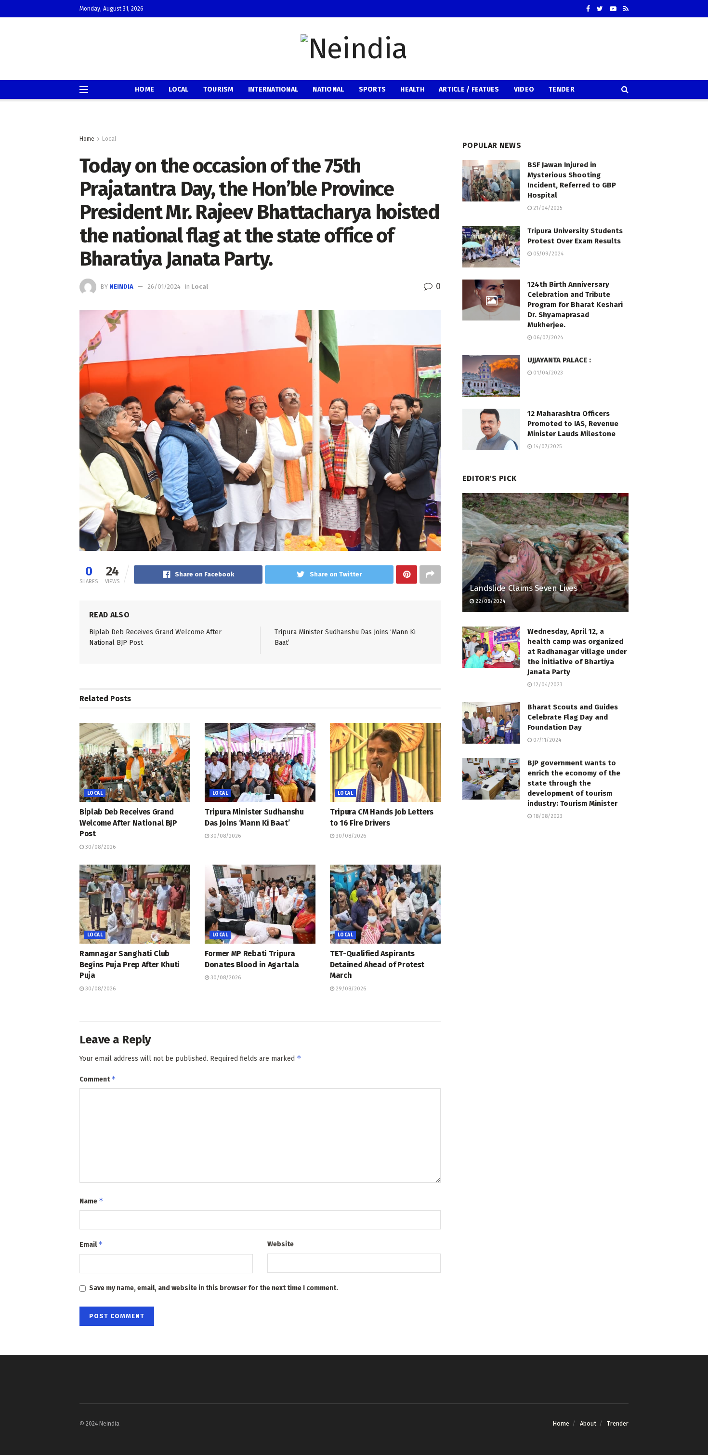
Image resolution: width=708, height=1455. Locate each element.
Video (524, 89)
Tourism (218, 89)
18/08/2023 (547, 816)
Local (178, 89)
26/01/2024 (164, 286)
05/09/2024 (548, 254)
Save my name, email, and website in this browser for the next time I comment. (213, 1288)
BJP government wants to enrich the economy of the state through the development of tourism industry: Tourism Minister (573, 783)
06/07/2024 (547, 337)
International (273, 89)
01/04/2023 (547, 373)
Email (91, 1244)
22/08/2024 (489, 601)
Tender (562, 89)
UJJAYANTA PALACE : (559, 360)
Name (91, 1200)
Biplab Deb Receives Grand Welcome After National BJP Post (128, 822)
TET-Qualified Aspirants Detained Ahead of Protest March (377, 964)
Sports (372, 89)
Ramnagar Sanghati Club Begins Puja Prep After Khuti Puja (129, 964)
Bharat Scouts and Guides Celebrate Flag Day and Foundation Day (572, 717)
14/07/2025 (547, 446)
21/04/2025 (547, 208)
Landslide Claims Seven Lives (523, 588)
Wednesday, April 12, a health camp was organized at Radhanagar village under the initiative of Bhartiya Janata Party (577, 651)
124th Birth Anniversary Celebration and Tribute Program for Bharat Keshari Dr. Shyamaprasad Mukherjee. (575, 304)
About (588, 1423)
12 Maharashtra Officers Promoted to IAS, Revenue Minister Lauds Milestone (572, 423)
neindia (121, 286)
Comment (97, 1078)
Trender (618, 1423)
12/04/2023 (547, 684)
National (328, 89)
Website (280, 1244)
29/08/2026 (350, 989)
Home (144, 89)
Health (412, 89)
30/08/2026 (100, 847)
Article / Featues (469, 89)
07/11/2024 (546, 740)
